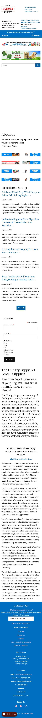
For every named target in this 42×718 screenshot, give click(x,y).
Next (36, 55)
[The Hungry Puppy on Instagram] (26, 706)
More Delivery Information (21, 623)
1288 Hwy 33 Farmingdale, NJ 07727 (31, 9)
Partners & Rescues (21, 645)
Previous (6, 55)
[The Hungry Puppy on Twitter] (16, 706)
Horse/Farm (9, 352)
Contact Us (21, 635)
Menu (6, 35)
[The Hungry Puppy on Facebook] (21, 706)
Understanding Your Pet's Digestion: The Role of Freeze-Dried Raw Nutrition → (20, 222)
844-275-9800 (30, 22)
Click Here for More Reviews (21, 459)
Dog (6, 343)
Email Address (9, 325)
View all (21, 308)
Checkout (37, 36)
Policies (21, 638)
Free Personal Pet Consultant (21, 642)
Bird (6, 348)
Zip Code (7, 334)
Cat (6, 345)
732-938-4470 (30, 20)
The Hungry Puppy (27, 713)
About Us (21, 631)
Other (7, 354)
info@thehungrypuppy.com (23, 674)
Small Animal (9, 350)
